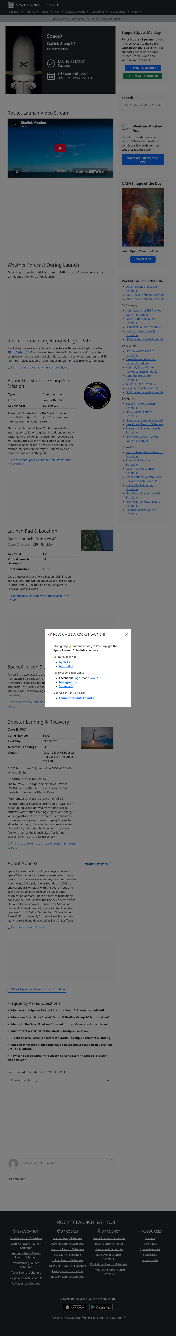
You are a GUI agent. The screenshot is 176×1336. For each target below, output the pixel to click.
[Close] (126, 634)
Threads (65, 686)
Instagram (66, 682)
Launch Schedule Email (75, 698)
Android (65, 666)
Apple (63, 662)
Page (77, 678)
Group (94, 678)
